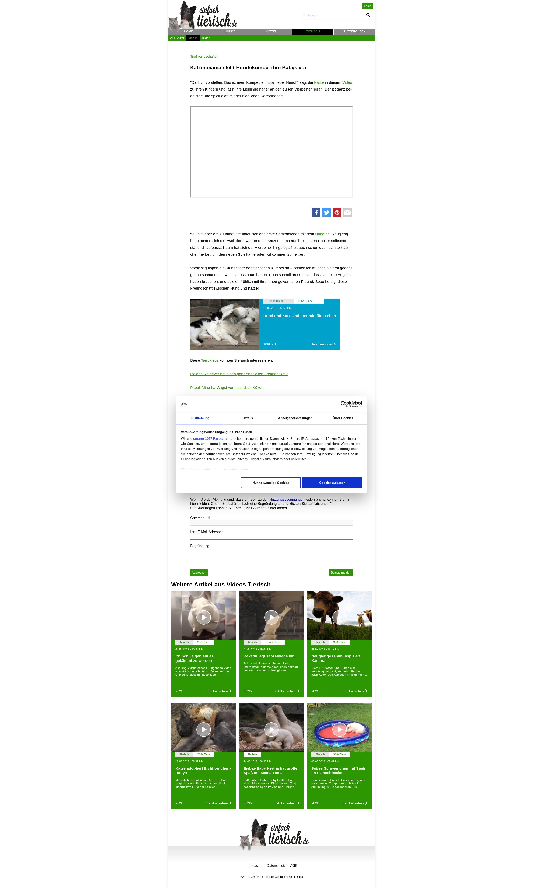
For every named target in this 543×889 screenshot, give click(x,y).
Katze (319, 82)
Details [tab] (247, 418)
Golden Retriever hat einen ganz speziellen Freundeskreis (239, 374)
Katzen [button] (271, 31)
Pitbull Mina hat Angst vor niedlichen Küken (226, 387)
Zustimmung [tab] (199, 418)
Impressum (254, 865)
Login (367, 5)
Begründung (199, 546)
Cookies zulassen (332, 482)
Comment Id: (200, 518)
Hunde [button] (230, 31)
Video (347, 82)
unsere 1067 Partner (209, 438)
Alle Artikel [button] (177, 37)
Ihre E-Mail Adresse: (206, 532)
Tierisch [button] (313, 31)
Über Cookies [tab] (343, 418)
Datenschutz (276, 865)
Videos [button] (192, 37)
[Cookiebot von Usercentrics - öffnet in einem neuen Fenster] (343, 404)
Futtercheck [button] (354, 31)
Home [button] (188, 31)
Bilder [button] (206, 37)
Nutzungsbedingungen (286, 499)
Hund (319, 234)
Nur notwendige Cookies (270, 482)
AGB (293, 865)
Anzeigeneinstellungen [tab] (295, 418)
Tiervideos (209, 360)
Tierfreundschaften (204, 56)
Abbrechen (199, 572)
